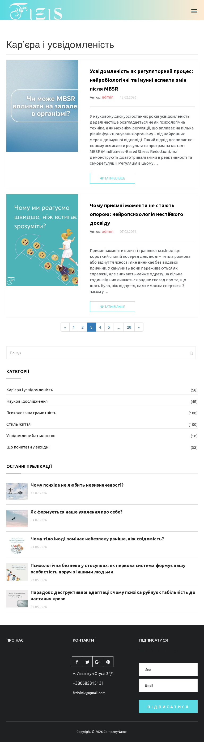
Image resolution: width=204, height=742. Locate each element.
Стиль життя (18, 424)
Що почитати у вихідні (27, 447)
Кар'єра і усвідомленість (29, 390)
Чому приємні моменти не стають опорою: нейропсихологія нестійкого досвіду (136, 214)
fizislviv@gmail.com (89, 693)
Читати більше (112, 178)
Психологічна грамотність (31, 412)
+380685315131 (88, 683)
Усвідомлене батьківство (31, 435)
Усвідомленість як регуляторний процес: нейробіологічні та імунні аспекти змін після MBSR (141, 80)
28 (129, 327)
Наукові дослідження (27, 401)
